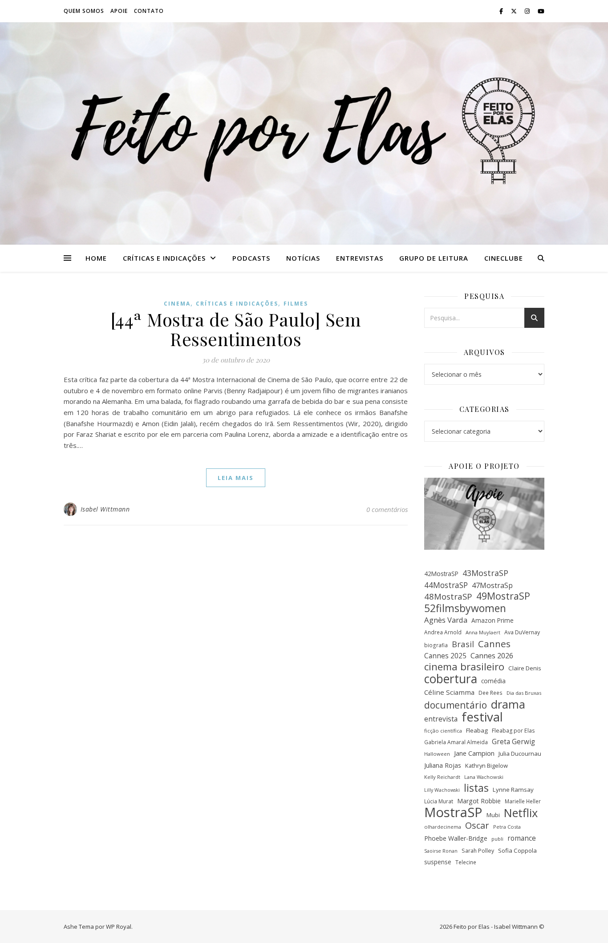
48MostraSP (448, 596)
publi (497, 838)
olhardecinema (442, 826)
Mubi (493, 815)
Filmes (296, 303)
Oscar (477, 825)
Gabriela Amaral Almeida (456, 742)
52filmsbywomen (465, 608)
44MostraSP (446, 585)
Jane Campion (474, 753)
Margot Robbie (479, 801)
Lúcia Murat (438, 801)
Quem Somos (84, 11)
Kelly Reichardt (442, 777)
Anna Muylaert (483, 632)
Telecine (465, 862)
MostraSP (453, 812)
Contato (149, 11)
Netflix (521, 812)
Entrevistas (359, 258)
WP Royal (118, 927)
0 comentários (387, 509)
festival (482, 716)
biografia (436, 645)
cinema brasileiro (464, 667)
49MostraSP (503, 596)
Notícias (303, 258)
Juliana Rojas (442, 765)
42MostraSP (441, 573)
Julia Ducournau (520, 754)
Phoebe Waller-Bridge (455, 838)
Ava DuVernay (522, 632)
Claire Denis (524, 668)
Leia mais (236, 478)
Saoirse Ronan (441, 851)
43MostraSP (485, 573)
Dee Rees (490, 692)
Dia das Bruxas (524, 692)
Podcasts (251, 258)
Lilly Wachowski (442, 790)
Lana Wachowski (483, 777)
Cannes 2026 (491, 656)
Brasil (463, 644)
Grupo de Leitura (433, 258)
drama (508, 704)
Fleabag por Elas (513, 730)
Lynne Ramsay (513, 790)
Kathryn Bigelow (486, 766)
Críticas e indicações (164, 258)
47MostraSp (492, 585)
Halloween (437, 753)
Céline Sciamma (449, 692)
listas (476, 788)
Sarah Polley (478, 850)
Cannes (494, 643)
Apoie (119, 11)
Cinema (177, 303)
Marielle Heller (523, 801)
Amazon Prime (492, 620)
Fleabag (477, 730)
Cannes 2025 (445, 656)
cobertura (450, 679)
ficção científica (443, 730)
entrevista (441, 719)
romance (521, 838)
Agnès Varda (445, 620)
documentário (455, 705)
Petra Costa (507, 826)
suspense (437, 862)
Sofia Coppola (517, 850)
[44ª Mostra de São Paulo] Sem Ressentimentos (235, 329)
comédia (493, 681)
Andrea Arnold (443, 632)
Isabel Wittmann (105, 509)
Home (96, 258)
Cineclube (503, 258)
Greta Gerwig (513, 741)
